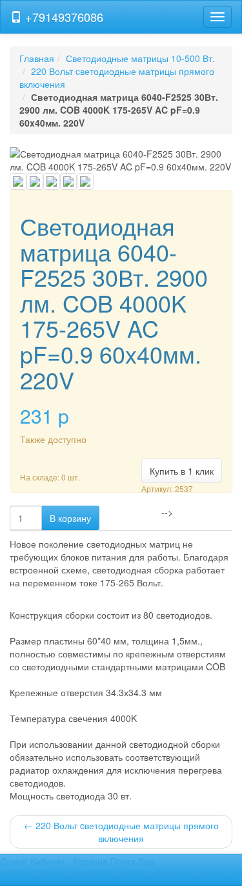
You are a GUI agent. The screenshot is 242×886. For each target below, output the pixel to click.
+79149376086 (62, 16)
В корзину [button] (70, 517)
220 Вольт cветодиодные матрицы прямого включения (121, 832)
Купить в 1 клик (182, 470)
